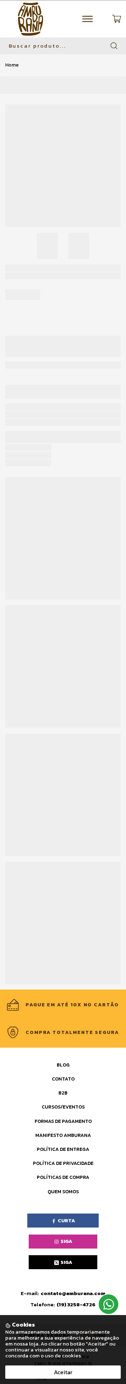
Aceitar (63, 1372)
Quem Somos (63, 1191)
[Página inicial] (30, 19)
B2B (63, 1093)
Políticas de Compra (63, 1177)
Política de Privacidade (63, 1163)
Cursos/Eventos (63, 1107)
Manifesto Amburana (63, 1135)
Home (12, 65)
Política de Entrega (63, 1149)
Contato (63, 1079)
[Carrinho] (116, 18)
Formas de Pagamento (63, 1121)
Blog (63, 1065)
